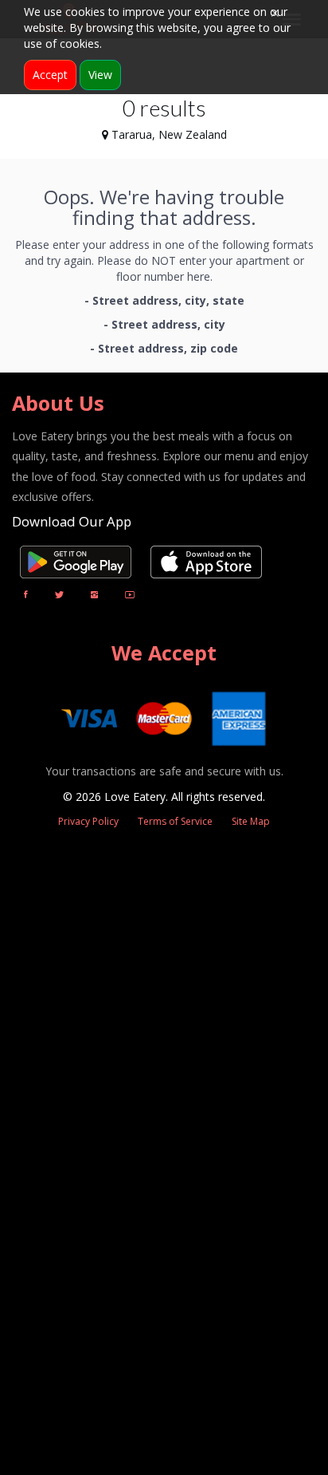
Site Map (251, 821)
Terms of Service (175, 821)
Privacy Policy (88, 821)
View (100, 74)
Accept (50, 74)
